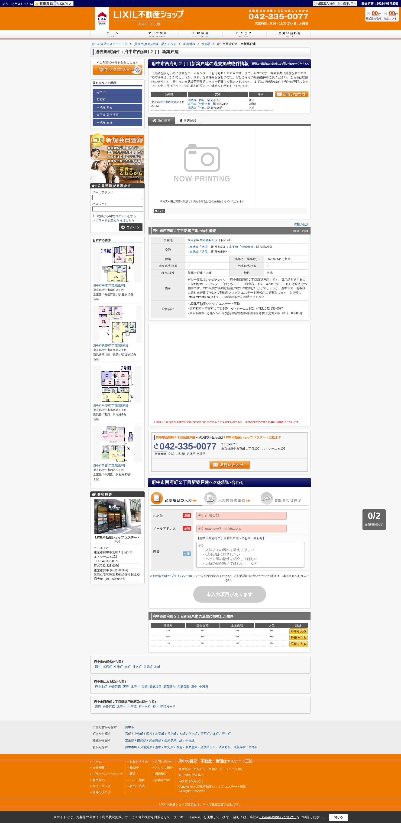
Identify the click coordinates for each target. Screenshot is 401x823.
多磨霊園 (183, 686)
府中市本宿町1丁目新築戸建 (110, 405)
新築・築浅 (137, 786)
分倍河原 (204, 103)
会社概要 (99, 767)
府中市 (164, 102)
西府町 (172, 102)
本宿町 (107, 666)
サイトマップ (102, 786)
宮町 (128, 733)
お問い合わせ (164, 761)
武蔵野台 (169, 686)
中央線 (189, 740)
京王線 (192, 103)
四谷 (98, 666)
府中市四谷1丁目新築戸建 (109, 465)
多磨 (145, 686)
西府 (202, 100)
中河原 (203, 686)
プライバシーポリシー (186, 576)
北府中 (135, 686)
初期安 (134, 767)
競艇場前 (155, 686)
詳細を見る (298, 631)
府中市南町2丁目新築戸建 (109, 285)
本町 (157, 666)
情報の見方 (301, 224)
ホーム (97, 761)
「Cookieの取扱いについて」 (278, 817)
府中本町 (101, 686)
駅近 (133, 774)
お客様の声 (162, 780)
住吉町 (192, 733)
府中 (194, 686)
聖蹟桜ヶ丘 (167, 706)
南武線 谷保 (105, 122)
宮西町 (205, 733)
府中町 (226, 733)
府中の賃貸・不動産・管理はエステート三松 (215, 761)
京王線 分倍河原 (108, 115)
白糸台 (253, 747)
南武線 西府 (105, 107)
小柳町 (118, 666)
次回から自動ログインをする (116, 216)
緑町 (216, 733)
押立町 (137, 666)
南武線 (192, 100)
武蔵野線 (155, 740)
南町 (128, 666)
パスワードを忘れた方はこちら (113, 220)
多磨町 (147, 666)
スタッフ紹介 (164, 767)
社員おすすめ (139, 761)
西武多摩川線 (173, 740)
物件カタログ (102, 792)
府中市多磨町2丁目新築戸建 (110, 345)
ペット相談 (137, 780)
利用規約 (159, 576)
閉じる (338, 817)
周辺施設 (161, 774)
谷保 (202, 107)
